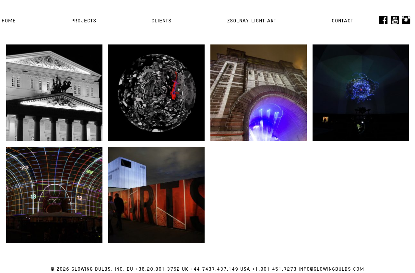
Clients (161, 21)
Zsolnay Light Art (252, 21)
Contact (342, 21)
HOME (9, 21)
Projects (83, 21)
